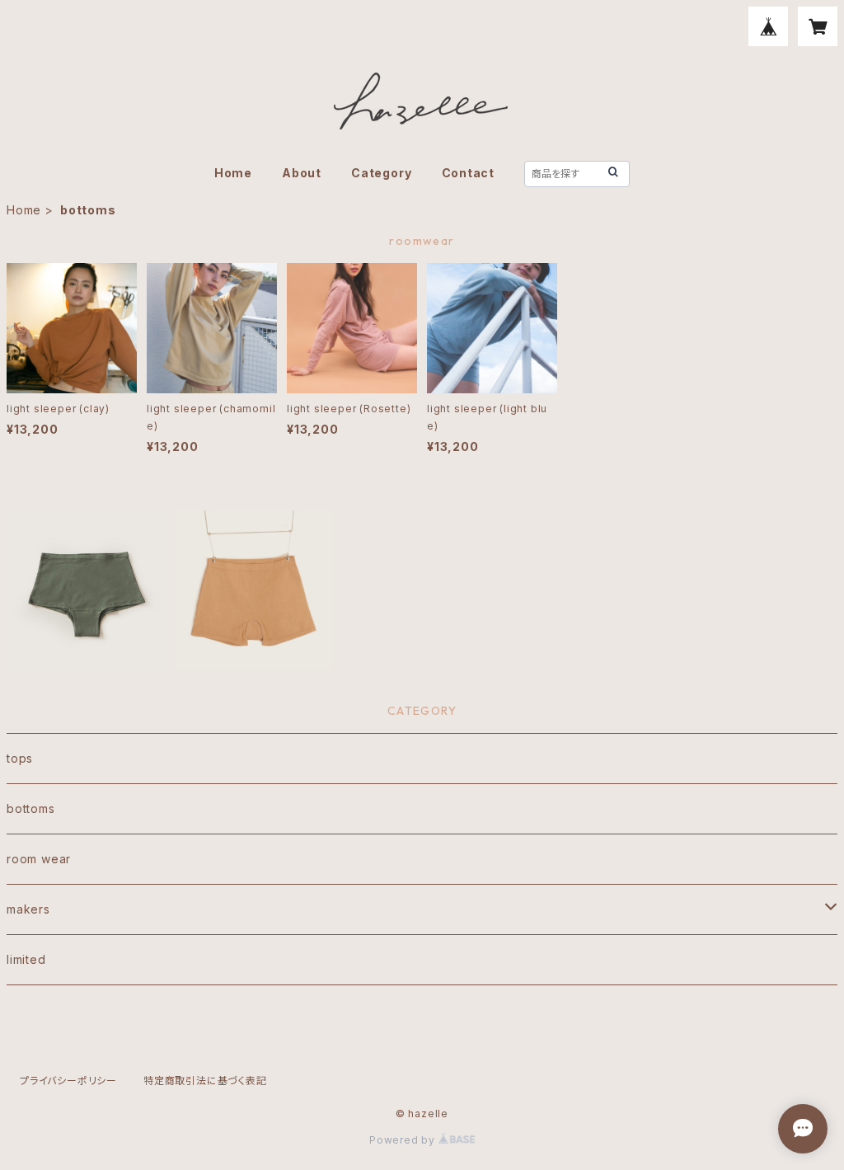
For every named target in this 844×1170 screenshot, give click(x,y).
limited (26, 959)
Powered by (403, 1140)
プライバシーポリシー (68, 1080)
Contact (468, 173)
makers (28, 909)
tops (20, 758)
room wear (39, 859)
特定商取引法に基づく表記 (205, 1080)
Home (233, 173)
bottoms (31, 808)
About (301, 173)
